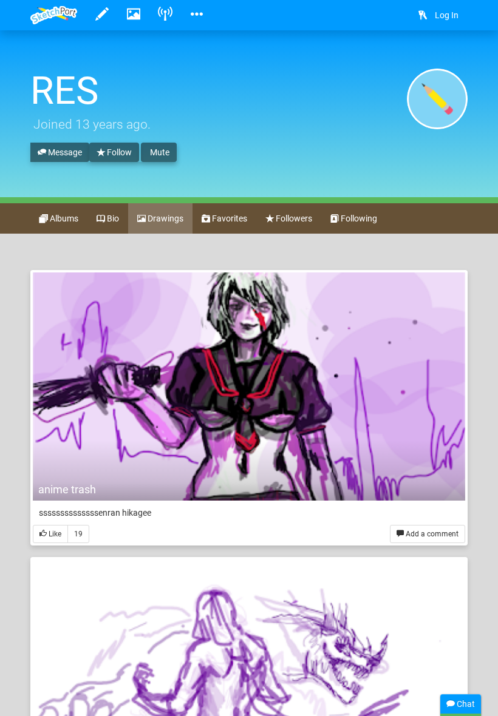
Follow (118, 152)
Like (54, 534)
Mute (158, 152)
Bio (112, 218)
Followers (293, 218)
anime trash (67, 489)
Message (64, 152)
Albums (63, 218)
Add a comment (431, 534)
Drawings (164, 218)
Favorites (228, 218)
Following (358, 218)
